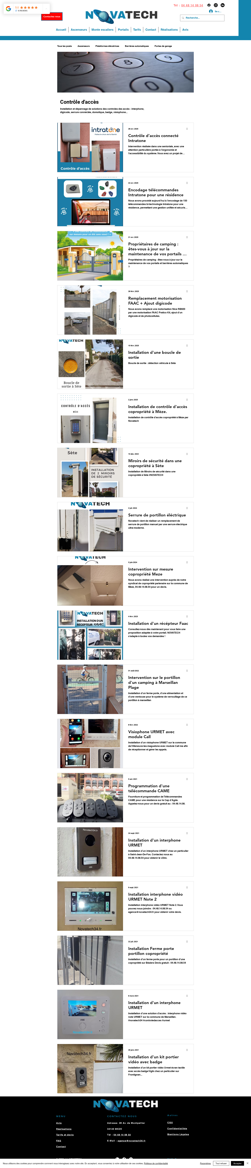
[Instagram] (216, 5)
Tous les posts (64, 46)
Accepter (237, 1163)
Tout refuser (221, 1163)
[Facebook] (209, 5)
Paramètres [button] (205, 1163)
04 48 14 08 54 (192, 5)
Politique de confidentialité (156, 1163)
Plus (180, 46)
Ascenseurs (84, 46)
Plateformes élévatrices (107, 46)
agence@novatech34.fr (132, 1140)
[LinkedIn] (223, 5)
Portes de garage (163, 46)
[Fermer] (247, 1163)
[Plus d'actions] (188, 128)
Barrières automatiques (137, 46)
